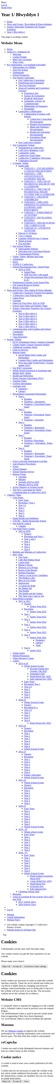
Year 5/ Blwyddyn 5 (27, 316)
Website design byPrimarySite (21, 930)
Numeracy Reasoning (34, 440)
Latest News (18, 298)
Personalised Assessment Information (29, 394)
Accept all (17, 966)
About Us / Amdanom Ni (18, 52)
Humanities (29, 109)
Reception (28, 609)
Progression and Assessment (31, 83)
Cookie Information (16, 917)
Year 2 (21, 396)
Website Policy (13, 920)
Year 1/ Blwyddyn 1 (16, 32)
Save (26, 1081)
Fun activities (24, 243)
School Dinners (20, 469)
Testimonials (18, 72)
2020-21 (22, 806)
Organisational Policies (28, 254)
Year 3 (21, 409)
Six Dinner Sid (25, 588)
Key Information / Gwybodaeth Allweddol (26, 65)
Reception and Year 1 (34, 536)
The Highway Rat (26, 578)
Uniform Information (22, 383)
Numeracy (23, 388)
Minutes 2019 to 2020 (28, 484)
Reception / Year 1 (26, 503)
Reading (28, 399)
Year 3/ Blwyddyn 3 (27, 321)
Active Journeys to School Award (28, 487)
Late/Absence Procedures (24, 464)
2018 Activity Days (27, 904)
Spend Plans (29, 272)
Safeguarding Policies (28, 249)
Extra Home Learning (22, 598)
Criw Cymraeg (25, 236)
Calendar (17, 300)
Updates (22, 526)
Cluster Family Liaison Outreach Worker (31, 344)
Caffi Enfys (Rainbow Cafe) (31, 150)
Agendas (22, 477)
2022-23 (22, 751)
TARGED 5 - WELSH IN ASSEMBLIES (36, 198)
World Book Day (38, 884)
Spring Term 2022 (38, 606)
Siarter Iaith (23, 166)
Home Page (6, 7)
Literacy (22, 391)
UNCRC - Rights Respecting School (29, 521)
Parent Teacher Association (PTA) (28, 378)
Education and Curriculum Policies (34, 251)
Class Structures (20, 337)
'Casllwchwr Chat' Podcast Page (27, 295)
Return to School (20, 287)
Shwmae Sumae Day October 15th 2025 (39, 669)
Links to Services (20, 350)
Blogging (17, 894)
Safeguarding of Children (24, 67)
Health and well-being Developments (40, 133)
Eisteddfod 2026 (37, 674)
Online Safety (19, 653)
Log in (4, 5)
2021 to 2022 (24, 601)
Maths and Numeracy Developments (39, 128)
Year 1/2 (22, 505)
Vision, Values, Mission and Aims (28, 256)
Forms (15, 466)
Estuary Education (32, 775)
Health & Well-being (33, 98)
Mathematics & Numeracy (36, 106)
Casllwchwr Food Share (29, 155)
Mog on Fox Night (26, 580)
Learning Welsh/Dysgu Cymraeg (33, 238)
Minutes (22, 479)
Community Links (26, 153)
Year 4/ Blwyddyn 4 (27, 319)
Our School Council (22, 523)
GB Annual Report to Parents (26, 285)
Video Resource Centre (23, 658)
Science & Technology (34, 96)
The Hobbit (23, 591)
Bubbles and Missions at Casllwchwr (29, 552)
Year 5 (21, 435)
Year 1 (27, 614)
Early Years (23, 500)
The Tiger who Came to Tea (31, 596)
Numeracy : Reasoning (34, 401)
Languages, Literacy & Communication (34, 102)
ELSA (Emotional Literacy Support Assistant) (33, 342)
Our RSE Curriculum (22, 368)
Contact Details (20, 57)
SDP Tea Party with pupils (36, 274)
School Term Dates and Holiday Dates (30, 306)
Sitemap (10, 914)
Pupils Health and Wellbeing (25, 518)
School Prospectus (21, 75)
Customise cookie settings (35, 966)
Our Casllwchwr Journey (29, 142)
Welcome (17, 54)
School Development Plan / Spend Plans (31, 267)
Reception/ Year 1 (32, 684)
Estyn (15, 261)
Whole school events (33, 832)
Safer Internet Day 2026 (41, 679)
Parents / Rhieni (14, 339)
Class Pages (18, 497)
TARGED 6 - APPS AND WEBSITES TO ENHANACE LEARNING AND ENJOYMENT (38, 206)
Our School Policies (22, 246)
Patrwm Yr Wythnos (27, 233)
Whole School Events (34, 666)
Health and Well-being (23, 376)
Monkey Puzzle (25, 565)
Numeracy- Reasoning (34, 427)
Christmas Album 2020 (28, 891)
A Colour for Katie (26, 585)
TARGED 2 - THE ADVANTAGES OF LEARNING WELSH (34, 176)
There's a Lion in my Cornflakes (33, 575)
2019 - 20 (22, 829)
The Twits (23, 557)
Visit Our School (20, 70)
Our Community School (23, 145)
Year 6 (21, 448)
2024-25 (22, 700)
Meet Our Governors (22, 59)
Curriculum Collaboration (30, 111)
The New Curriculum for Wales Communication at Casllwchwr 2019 (29, 491)
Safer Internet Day (38, 889)
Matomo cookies (15, 1031)
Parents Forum (19, 474)
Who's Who (18, 62)
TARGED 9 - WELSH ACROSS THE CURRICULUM (39, 224)
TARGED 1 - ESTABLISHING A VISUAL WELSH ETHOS (39, 169)
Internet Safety (19, 352)
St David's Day (37, 886)
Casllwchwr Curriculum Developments (41, 120)
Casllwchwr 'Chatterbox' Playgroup (34, 158)
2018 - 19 (22, 852)
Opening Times (20, 381)
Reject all (6, 966)
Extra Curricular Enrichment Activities (30, 461)
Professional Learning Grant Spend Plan (31, 282)
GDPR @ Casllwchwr (23, 264)
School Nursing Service (23, 471)
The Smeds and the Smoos (30, 593)
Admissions (18, 259)
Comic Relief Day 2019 (41, 881)
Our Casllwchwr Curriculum (31, 80)
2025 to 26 (23, 663)
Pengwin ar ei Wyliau (28, 567)
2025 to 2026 (24, 269)
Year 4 (21, 422)
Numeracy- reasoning (34, 420)
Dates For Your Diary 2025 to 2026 (29, 303)
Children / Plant (14, 495)
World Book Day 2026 (40, 676)
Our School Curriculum (23, 77)
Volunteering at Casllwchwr (31, 147)
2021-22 (22, 780)
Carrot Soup (23, 562)
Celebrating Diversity (28, 160)
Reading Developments (40, 124)
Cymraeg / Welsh (20, 163)
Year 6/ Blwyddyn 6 (27, 313)
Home (9, 21)
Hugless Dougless (26, 573)
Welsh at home (25, 241)
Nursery (27, 534)
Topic (38, 645)
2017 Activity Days (27, 902)
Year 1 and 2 (30, 539)
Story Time (18, 554)
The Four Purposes (27, 85)
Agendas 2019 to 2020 (28, 482)
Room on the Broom (27, 570)
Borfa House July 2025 (40, 723)
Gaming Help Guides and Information (35, 360)
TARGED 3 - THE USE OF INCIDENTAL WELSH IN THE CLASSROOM (39, 184)
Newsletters (18, 334)
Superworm (23, 583)
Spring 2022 (35, 650)
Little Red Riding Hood (29, 560)
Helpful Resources (21, 655)
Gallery (16, 661)
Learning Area (19, 386)
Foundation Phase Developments (38, 138)
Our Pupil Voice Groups (24, 528)
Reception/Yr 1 (31, 707)
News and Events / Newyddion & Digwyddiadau (29, 24)
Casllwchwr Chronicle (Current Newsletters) (33, 293)
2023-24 (22, 725)
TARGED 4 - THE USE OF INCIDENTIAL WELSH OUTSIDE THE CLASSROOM (39, 192)
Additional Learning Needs (25, 347)
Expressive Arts (31, 93)
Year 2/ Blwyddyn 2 (27, 324)
